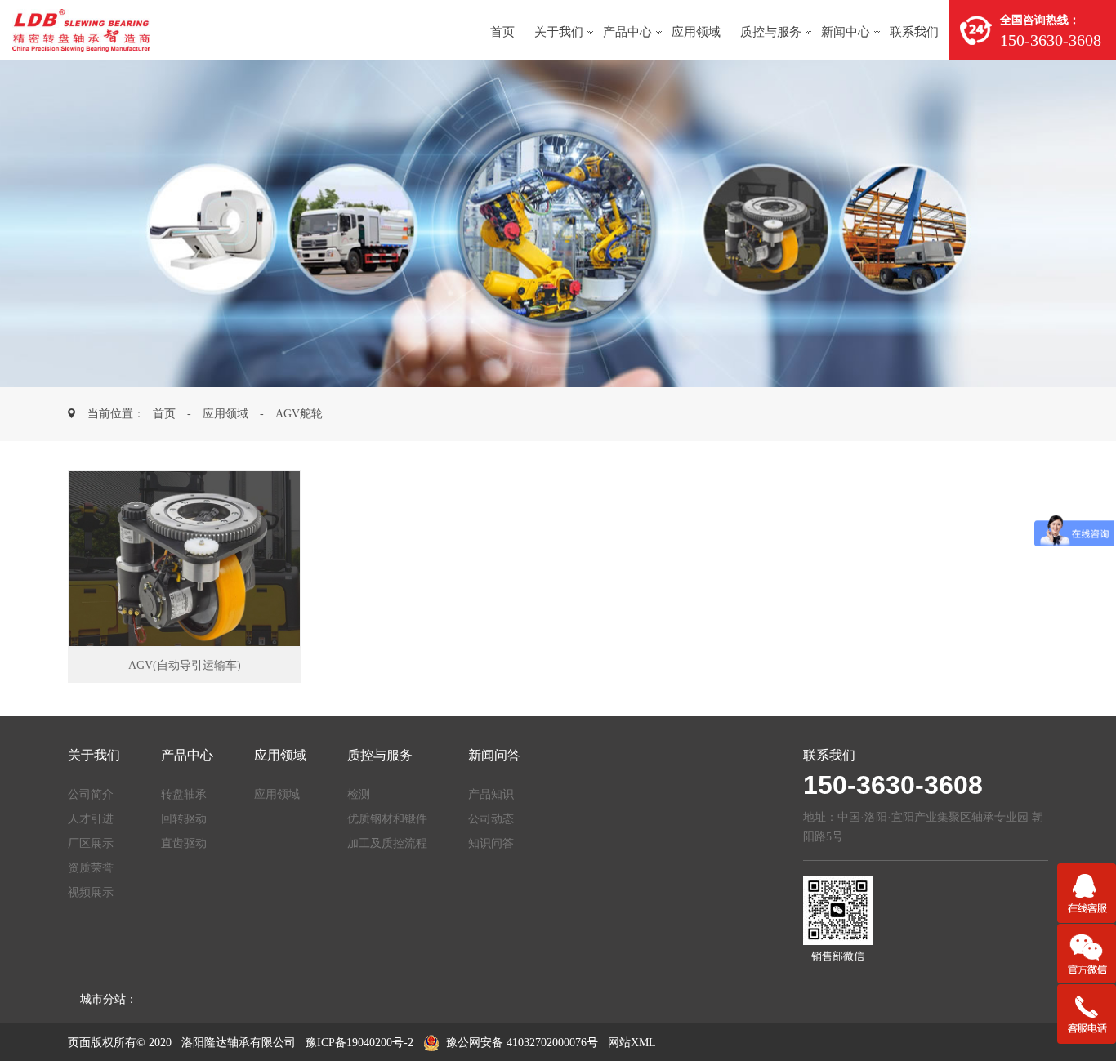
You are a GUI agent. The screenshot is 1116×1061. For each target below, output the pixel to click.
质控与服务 (770, 31)
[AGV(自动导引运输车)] (184, 559)
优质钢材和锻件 (387, 819)
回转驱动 (184, 819)
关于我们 (558, 31)
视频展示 (91, 892)
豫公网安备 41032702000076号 (522, 1042)
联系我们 (914, 31)
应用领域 (696, 31)
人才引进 (91, 819)
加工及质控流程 (387, 843)
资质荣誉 (91, 868)
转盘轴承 (184, 794)
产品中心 (627, 31)
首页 (502, 31)
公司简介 (91, 794)
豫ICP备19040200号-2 (359, 1042)
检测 (358, 794)
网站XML (632, 1042)
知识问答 (491, 843)
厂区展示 (91, 843)
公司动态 (491, 819)
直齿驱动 (184, 843)
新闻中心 (845, 31)
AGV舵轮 (299, 414)
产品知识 (491, 794)
